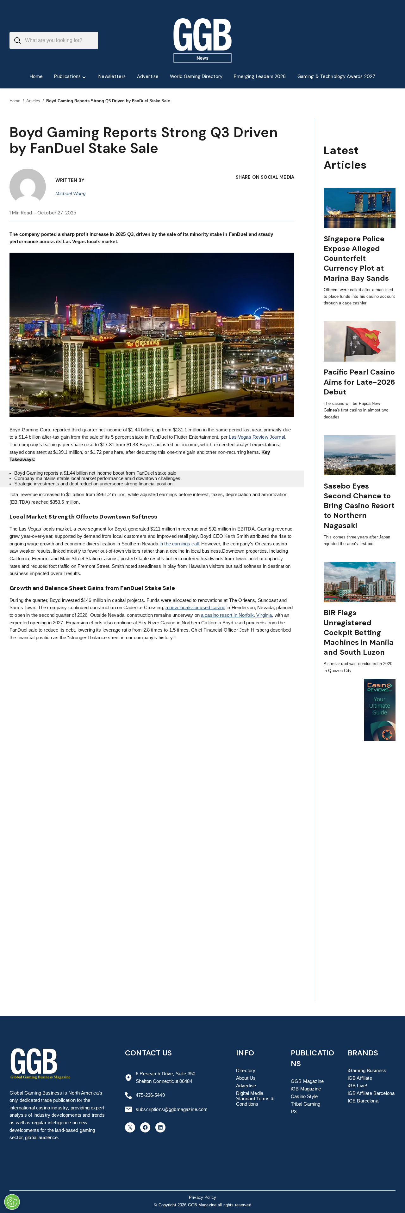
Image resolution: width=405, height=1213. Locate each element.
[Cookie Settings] (12, 1202)
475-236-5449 (150, 1095)
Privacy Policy (202, 1197)
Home (15, 101)
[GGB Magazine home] (203, 40)
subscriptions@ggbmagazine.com (172, 1109)
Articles (33, 101)
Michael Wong (70, 193)
